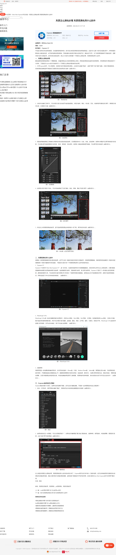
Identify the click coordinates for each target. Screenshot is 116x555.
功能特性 (2, 528)
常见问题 (3, 28)
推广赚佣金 (71, 528)
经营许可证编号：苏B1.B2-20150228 (59, 548)
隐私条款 (50, 531)
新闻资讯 (3, 31)
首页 (1, 5)
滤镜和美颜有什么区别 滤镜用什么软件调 (13, 84)
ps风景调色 (59, 486)
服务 (1, 12)
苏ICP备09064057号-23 (55, 552)
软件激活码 (3, 534)
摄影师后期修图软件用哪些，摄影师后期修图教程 (49, 505)
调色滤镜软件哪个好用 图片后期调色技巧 (47, 500)
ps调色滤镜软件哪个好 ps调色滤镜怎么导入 (47, 503)
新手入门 (3, 25)
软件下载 (2, 531)
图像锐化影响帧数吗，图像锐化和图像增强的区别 (49, 511)
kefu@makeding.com (95, 531)
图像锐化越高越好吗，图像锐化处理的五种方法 (49, 508)
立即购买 (101, 38)
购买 (2, 14)
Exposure (3, 3)
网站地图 (50, 534)
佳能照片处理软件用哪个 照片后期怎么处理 (14, 101)
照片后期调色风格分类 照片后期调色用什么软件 (53, 493)
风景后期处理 (67, 486)
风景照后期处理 (43, 486)
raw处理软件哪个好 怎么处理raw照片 (50, 490)
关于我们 (50, 528)
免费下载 (101, 33)
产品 (1, 7)
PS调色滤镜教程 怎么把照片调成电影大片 (13, 82)
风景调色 (51, 486)
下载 (1, 9)
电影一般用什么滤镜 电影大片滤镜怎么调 (13, 98)
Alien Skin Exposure (99, 476)
